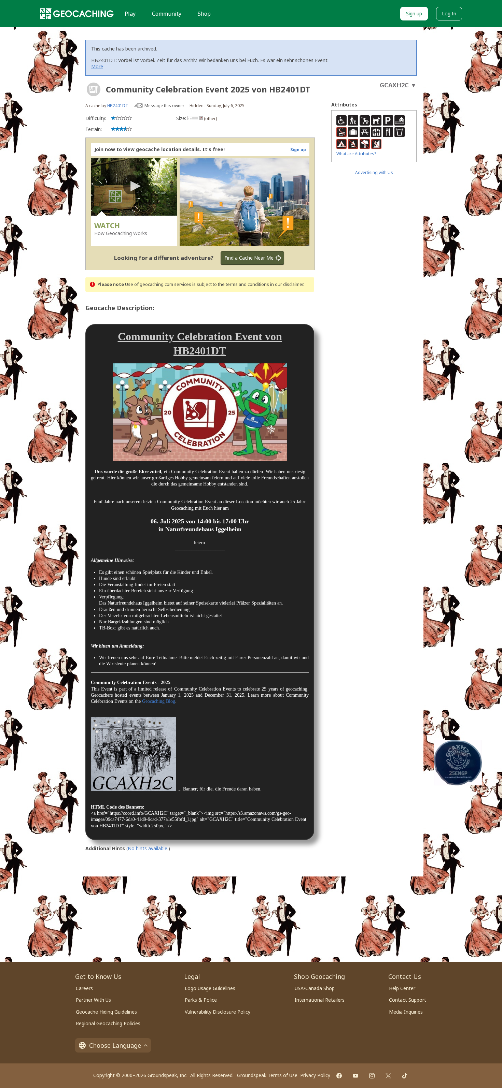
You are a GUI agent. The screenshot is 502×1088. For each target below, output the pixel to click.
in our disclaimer (286, 284)
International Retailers (320, 1000)
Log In (449, 13)
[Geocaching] (77, 13)
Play (130, 13)
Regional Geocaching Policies (108, 1023)
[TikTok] (405, 1075)
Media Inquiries (406, 1012)
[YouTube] (355, 1075)
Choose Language (115, 1045)
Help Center (402, 988)
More (97, 66)
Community (166, 13)
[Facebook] (339, 1075)
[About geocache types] (93, 89)
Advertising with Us (374, 172)
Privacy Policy (315, 1075)
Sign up (414, 13)
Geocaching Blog (158, 701)
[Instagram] (372, 1075)
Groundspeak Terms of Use (267, 1075)
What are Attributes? (356, 154)
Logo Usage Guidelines (210, 988)
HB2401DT (117, 105)
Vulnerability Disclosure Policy (217, 1012)
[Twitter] (388, 1075)
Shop (204, 13)
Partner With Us (93, 1000)
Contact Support (407, 1000)
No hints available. (148, 848)
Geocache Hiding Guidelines (106, 1012)
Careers (84, 988)
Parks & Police (201, 1000)
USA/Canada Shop (315, 988)
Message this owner (164, 105)
